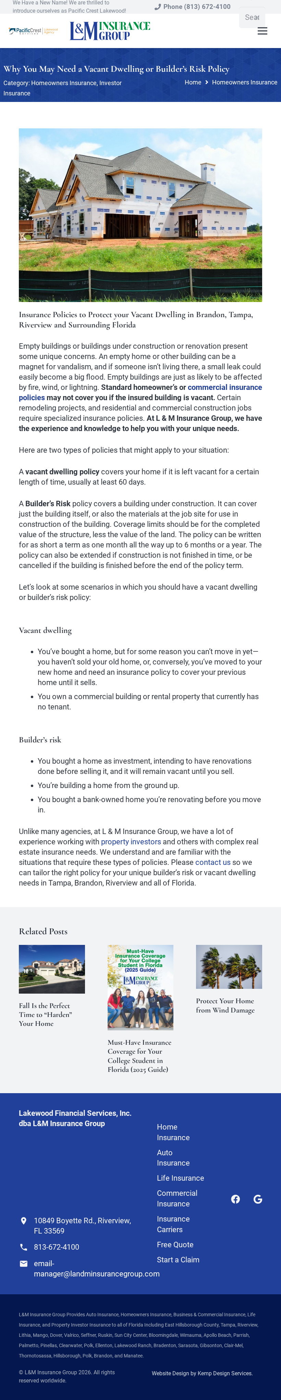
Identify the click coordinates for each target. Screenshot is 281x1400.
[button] (262, 30)
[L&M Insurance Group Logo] (110, 31)
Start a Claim (178, 1260)
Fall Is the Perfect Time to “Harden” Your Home (45, 1014)
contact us (213, 862)
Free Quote (175, 1244)
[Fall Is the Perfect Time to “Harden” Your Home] (52, 950)
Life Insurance (180, 1178)
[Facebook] (235, 1199)
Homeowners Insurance (64, 82)
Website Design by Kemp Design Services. (202, 1373)
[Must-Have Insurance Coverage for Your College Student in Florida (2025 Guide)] (141, 950)
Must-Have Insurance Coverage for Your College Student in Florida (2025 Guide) (139, 1056)
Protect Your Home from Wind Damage (225, 1005)
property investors (131, 841)
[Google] (258, 1199)
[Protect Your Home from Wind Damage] (229, 950)
